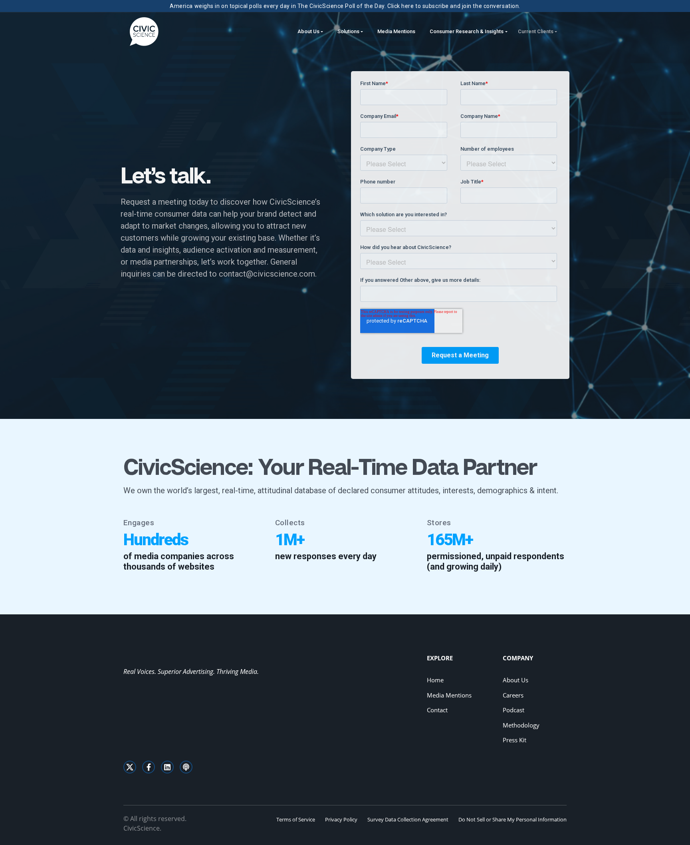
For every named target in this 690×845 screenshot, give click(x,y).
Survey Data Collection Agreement (407, 819)
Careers (513, 695)
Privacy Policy (341, 819)
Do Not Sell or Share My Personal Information (512, 819)
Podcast (513, 710)
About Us (308, 31)
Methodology (521, 725)
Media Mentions (396, 31)
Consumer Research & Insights (467, 31)
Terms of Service (295, 819)
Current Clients (535, 31)
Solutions (348, 31)
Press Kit (514, 740)
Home (435, 680)
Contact (437, 710)
